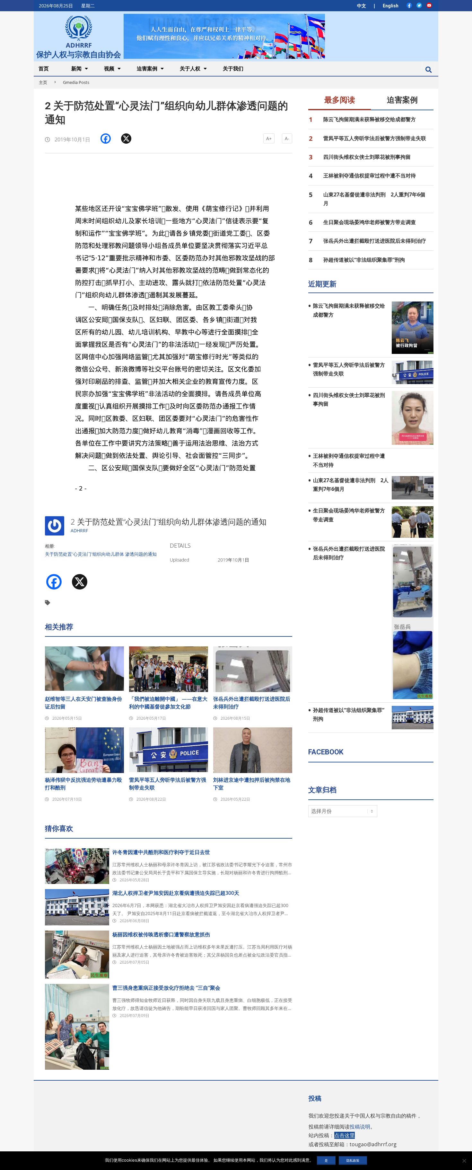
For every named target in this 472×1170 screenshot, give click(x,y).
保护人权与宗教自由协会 (78, 53)
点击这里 (344, 1135)
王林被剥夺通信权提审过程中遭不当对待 (369, 175)
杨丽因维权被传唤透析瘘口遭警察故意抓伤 (161, 934)
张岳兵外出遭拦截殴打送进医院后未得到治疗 (251, 702)
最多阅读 (339, 99)
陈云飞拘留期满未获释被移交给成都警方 (369, 119)
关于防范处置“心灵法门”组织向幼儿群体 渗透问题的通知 (101, 554)
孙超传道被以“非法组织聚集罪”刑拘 (364, 259)
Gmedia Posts (76, 82)
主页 (43, 82)
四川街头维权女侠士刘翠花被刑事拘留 (367, 156)
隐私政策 (352, 1160)
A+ (269, 138)
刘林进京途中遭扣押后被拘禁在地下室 (251, 783)
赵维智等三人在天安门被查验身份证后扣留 (83, 702)
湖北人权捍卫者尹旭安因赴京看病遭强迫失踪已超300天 (175, 892)
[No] (464, 1160)
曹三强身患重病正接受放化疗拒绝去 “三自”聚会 (166, 987)
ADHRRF (79, 530)
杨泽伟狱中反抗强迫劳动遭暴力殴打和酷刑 (83, 783)
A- (287, 138)
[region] (224, 36)
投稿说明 (360, 1126)
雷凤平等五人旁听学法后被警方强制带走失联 (167, 783)
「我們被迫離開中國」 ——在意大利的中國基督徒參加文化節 (168, 702)
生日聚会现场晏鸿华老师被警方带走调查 (369, 222)
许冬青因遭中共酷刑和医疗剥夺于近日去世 (161, 852)
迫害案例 (402, 99)
